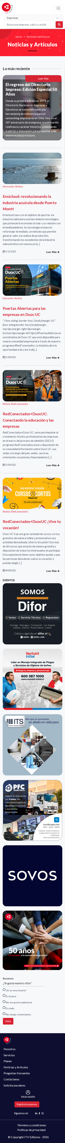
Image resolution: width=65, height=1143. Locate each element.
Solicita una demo (14, 1085)
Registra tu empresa (27, 1104)
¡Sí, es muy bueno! (15, 990)
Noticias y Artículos (38, 36)
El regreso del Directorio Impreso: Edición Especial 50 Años (31, 89)
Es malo (9, 1008)
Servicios (9, 1055)
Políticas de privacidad (31, 1129)
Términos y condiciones (31, 1125)
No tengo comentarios (18, 1014)
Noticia (19, 186)
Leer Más (43, 78)
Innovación (8, 186)
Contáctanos (12, 1079)
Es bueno (10, 996)
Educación (8, 298)
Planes (8, 1061)
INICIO (19, 36)
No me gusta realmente (18, 1002)
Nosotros (10, 1049)
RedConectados (19, 403)
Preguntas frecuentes (17, 1073)
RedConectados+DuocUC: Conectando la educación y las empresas (28, 419)
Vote (8, 1021)
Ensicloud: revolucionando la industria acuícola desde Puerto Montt (30, 202)
